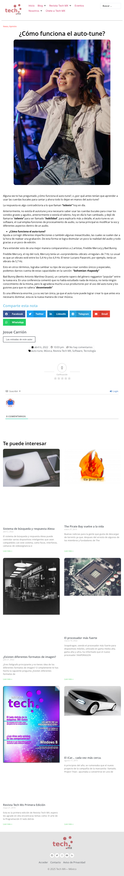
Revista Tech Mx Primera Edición (24, 805)
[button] (42, 5)
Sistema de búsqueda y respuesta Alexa (28, 528)
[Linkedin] (72, 855)
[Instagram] (62, 855)
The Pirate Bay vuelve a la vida (84, 526)
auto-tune (37, 350)
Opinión (13, 26)
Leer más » (7, 551)
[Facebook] (52, 855)
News (5, 26)
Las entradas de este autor (19, 339)
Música (48, 350)
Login (115, 391)
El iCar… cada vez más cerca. (82, 758)
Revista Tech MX (62, 350)
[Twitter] (57, 855)
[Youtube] (67, 855)
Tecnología (90, 350)
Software (77, 350)
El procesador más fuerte (80, 638)
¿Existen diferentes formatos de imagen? (29, 657)
